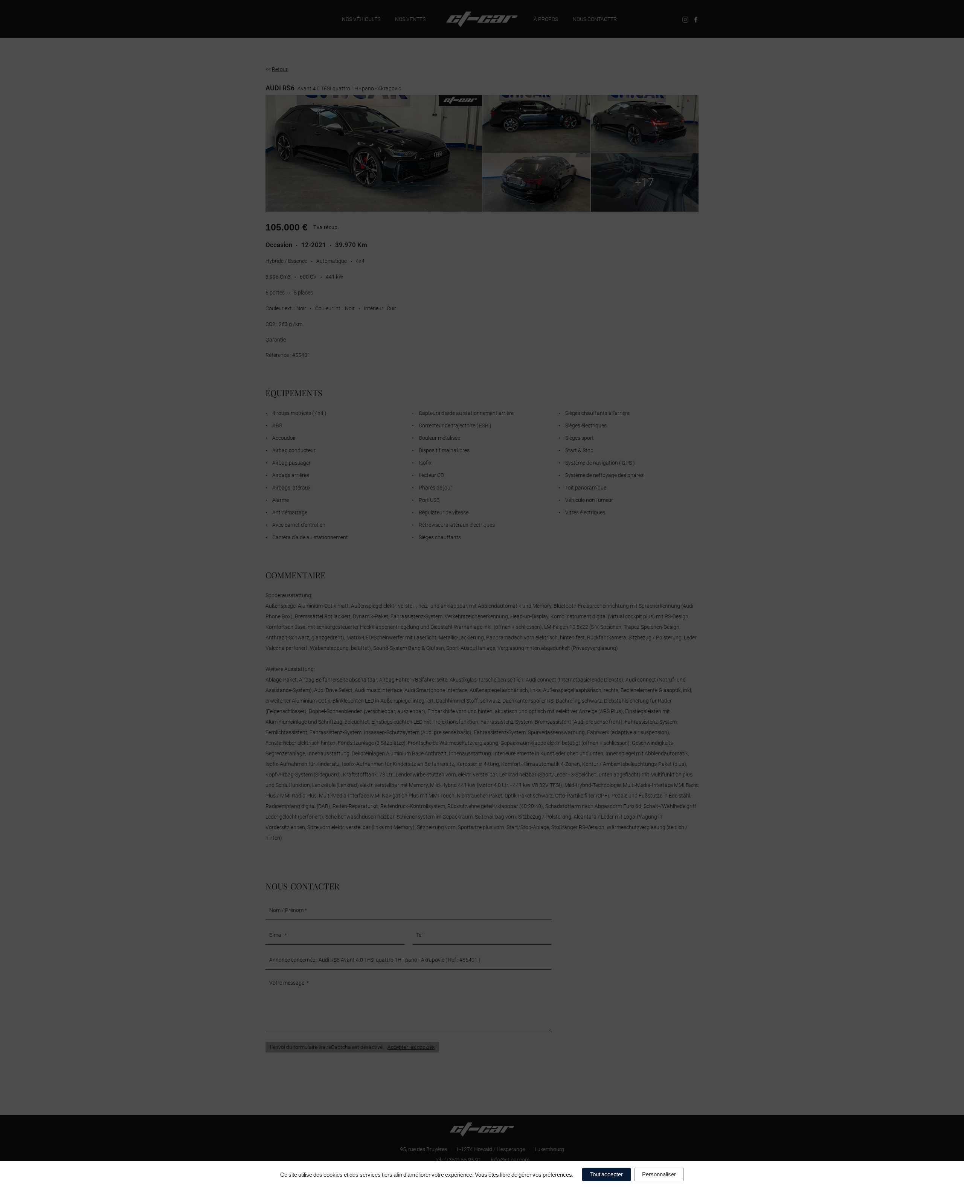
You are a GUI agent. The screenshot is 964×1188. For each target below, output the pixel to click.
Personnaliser (659, 1174)
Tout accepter (606, 1174)
